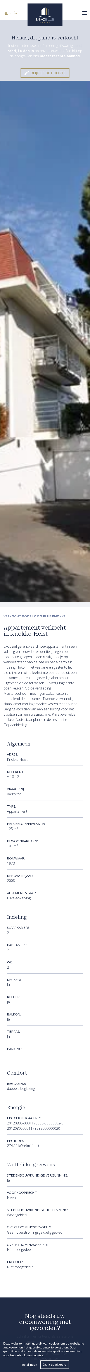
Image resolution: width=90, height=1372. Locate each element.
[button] (7, 13)
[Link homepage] (45, 14)
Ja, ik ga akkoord (54, 1364)
